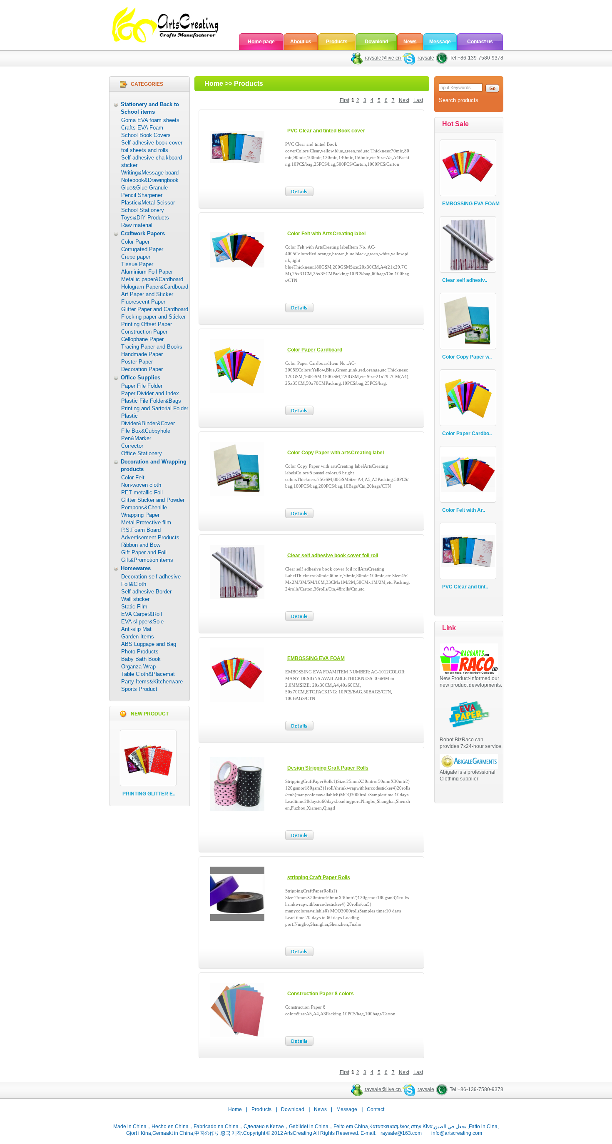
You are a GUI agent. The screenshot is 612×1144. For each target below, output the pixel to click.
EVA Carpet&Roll (141, 614)
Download (292, 1109)
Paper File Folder (141, 386)
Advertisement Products (150, 537)
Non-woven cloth (141, 485)
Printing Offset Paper (146, 324)
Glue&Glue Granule (144, 187)
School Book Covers (146, 135)
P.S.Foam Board (141, 530)
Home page (261, 42)
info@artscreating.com (456, 1133)
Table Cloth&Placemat (148, 674)
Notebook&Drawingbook (150, 180)
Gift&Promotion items (147, 560)
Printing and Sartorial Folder (154, 408)
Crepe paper (135, 257)
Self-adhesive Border (146, 591)
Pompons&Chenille (144, 507)
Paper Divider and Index (150, 393)
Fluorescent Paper (143, 302)
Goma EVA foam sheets (150, 120)
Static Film (134, 606)
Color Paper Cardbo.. (467, 433)
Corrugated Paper (142, 249)
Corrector (132, 446)
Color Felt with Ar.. (463, 510)
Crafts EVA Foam (142, 128)
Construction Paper (144, 332)
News (410, 42)
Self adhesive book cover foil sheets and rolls (151, 146)
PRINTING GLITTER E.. (148, 794)
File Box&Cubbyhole (145, 431)
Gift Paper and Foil (144, 552)
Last (418, 100)
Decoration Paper (142, 369)
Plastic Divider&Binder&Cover (148, 419)
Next (404, 100)
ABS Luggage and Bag (148, 644)
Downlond (376, 42)
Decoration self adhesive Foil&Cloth (151, 580)
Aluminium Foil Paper (147, 272)
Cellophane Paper (142, 339)
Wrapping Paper (140, 515)
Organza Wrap (138, 666)
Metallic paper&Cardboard (152, 279)
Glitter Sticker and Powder (152, 500)
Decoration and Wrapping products (154, 465)
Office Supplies (140, 377)
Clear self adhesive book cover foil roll (332, 555)
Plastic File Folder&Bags (151, 401)
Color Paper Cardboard (314, 350)
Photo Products (140, 651)
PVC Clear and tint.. (465, 587)
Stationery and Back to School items (150, 108)
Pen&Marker (136, 438)
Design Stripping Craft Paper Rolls (327, 768)
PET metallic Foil (142, 492)
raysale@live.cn (383, 58)
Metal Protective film (146, 522)
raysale (426, 58)
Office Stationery (141, 453)
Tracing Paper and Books (151, 347)
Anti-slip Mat (136, 629)
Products (337, 42)
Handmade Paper (142, 354)
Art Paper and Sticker (147, 294)
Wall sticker (135, 599)
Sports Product (139, 689)
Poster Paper (137, 362)
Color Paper (135, 242)
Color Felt (132, 477)
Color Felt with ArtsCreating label (326, 234)
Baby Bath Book (141, 659)
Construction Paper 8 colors (320, 994)
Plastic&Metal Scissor (148, 202)
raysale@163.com (401, 1133)
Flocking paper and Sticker (153, 317)
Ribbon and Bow (140, 545)
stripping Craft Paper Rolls (318, 877)
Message (440, 42)
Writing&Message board (150, 172)
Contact (375, 1109)
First (344, 100)
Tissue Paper (137, 264)
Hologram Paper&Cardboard (154, 287)
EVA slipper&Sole (142, 621)
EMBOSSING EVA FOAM (316, 658)
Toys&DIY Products (145, 217)
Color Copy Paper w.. (467, 357)
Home (213, 83)
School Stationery (142, 210)
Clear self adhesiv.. (464, 280)
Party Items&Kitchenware (152, 681)
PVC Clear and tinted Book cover (326, 131)
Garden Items (137, 636)
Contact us (480, 42)
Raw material (136, 225)
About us (300, 42)
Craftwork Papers (143, 233)
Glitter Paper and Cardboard (154, 309)
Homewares (136, 568)
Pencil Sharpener (141, 195)
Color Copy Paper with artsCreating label (335, 453)
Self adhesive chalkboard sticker (151, 161)
